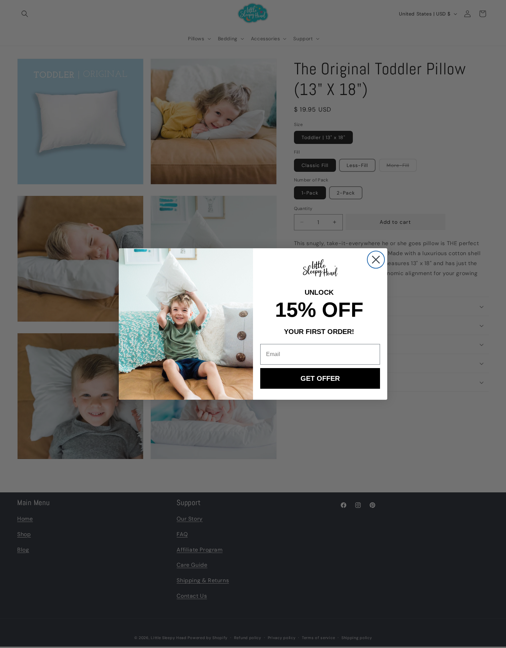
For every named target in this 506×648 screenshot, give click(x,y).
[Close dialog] (375, 259)
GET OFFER (320, 378)
